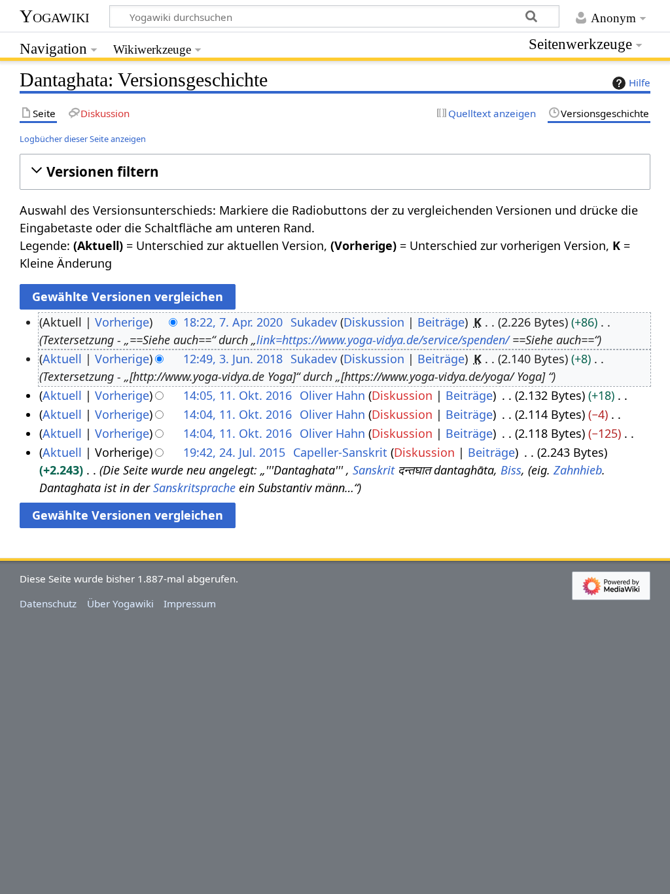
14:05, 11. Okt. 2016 (237, 395)
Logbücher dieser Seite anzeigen (83, 139)
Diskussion (374, 322)
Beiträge (441, 322)
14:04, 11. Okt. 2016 (237, 414)
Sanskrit (374, 470)
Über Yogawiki (120, 603)
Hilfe (639, 82)
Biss (511, 470)
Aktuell (62, 359)
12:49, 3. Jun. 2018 (233, 359)
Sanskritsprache (194, 487)
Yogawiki (55, 16)
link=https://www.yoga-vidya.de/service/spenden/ (382, 340)
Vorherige (122, 322)
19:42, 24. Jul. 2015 (234, 452)
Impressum (190, 603)
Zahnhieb (578, 470)
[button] (335, 172)
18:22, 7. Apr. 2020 (233, 322)
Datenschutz (48, 603)
